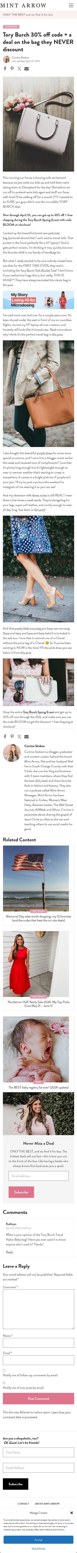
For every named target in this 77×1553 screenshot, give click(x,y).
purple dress (44, 453)
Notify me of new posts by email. (23, 1387)
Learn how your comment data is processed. (37, 1414)
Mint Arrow (23, 5)
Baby (38, 1082)
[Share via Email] (26, 68)
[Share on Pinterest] (12, 68)
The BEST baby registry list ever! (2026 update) (39, 1087)
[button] (71, 1513)
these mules (39, 495)
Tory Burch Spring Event (43, 219)
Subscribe (21, 1192)
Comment (10, 1287)
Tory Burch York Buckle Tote (38, 270)
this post (57, 334)
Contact (23, 1504)
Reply (9, 1252)
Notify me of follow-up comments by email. (30, 1375)
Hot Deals (39, 911)
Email (7, 1352)
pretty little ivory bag (28, 628)
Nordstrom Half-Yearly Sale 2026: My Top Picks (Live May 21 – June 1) (38, 1003)
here (6, 633)
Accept (38, 1540)
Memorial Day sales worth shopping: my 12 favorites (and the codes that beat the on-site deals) (38, 918)
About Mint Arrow (47, 1504)
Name (8, 1335)
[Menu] (71, 5)
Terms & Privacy (38, 1548)
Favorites (11, 26)
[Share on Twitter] (19, 68)
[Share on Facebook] (5, 68)
